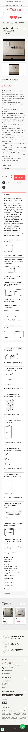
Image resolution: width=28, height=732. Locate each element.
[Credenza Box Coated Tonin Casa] (8, 612)
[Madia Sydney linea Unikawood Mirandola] (25, 29)
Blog (10, 5)
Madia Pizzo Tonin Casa (19, 619)
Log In (6, 5)
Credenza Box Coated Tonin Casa (6, 620)
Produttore (7, 593)
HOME (4, 22)
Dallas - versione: (7, 165)
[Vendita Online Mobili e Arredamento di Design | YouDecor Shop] (14, 9)
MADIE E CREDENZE (19, 22)
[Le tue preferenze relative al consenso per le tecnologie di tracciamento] (2, 729)
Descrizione (7, 194)
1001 (7, 79)
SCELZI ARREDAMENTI (7, 662)
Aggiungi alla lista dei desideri (13, 182)
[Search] (26, 13)
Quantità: (4, 176)
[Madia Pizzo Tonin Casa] (20, 612)
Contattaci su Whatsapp (17, 5)
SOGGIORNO (10, 22)
